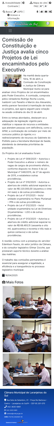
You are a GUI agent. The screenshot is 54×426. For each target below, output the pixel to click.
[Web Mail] (46, 11)
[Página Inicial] (41, 11)
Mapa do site (40, 2)
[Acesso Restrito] (50, 11)
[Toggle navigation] (10, 30)
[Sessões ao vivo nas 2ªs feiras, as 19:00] (37, 11)
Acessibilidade (12, 2)
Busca (8, 11)
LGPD (19, 11)
